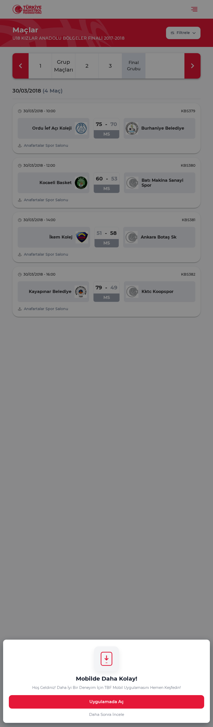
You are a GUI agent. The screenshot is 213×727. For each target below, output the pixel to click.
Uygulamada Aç (106, 701)
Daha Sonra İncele (106, 714)
